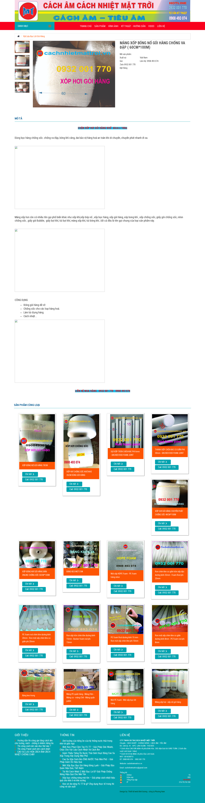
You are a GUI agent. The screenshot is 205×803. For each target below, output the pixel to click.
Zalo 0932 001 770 (128, 64)
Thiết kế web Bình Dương (137, 791)
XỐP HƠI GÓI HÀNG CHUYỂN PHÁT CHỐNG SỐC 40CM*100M (169, 513)
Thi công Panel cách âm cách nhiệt (33, 748)
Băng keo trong (28, 695)
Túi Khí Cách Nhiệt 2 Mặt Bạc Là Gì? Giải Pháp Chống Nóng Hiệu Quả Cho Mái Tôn (86, 773)
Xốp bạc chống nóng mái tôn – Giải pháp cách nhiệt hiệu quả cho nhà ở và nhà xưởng (87, 779)
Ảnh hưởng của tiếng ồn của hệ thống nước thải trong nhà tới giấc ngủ (86, 742)
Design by (123, 791)
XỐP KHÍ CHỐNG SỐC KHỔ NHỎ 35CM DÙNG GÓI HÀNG (79, 473)
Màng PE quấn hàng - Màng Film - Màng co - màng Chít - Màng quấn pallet (80, 697)
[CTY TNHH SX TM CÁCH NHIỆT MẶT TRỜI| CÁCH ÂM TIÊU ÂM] (102, 11)
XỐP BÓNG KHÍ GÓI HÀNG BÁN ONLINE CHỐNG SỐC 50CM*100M (36, 573)
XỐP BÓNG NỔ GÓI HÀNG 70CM (35, 465)
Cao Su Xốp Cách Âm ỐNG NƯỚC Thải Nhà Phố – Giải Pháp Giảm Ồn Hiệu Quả (86, 760)
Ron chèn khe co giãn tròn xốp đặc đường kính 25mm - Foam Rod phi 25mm (169, 575)
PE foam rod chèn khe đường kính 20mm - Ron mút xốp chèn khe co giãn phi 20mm (36, 638)
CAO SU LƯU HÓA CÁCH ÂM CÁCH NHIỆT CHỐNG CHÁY (32, 753)
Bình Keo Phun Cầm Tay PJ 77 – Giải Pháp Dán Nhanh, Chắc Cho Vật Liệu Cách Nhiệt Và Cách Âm (86, 748)
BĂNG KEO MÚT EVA (74, 571)
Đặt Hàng (123, 68)
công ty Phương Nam (157, 791)
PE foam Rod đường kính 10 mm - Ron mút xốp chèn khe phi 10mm (125, 639)
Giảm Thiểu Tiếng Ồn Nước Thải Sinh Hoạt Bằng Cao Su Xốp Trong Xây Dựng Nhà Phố (87, 754)
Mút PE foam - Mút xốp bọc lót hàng (123, 702)
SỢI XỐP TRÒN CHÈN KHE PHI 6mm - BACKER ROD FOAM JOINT (125, 453)
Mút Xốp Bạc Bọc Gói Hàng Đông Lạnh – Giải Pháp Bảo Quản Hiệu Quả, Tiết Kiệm (87, 767)
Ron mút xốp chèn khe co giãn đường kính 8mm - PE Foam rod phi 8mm (169, 639)
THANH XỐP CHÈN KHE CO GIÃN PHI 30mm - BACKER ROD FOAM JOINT (170, 451)
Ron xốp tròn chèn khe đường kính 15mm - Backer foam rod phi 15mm (80, 639)
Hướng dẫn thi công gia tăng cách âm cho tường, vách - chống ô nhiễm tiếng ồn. (34, 742)
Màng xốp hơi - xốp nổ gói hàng (168, 702)
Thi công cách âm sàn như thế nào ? (34, 746)
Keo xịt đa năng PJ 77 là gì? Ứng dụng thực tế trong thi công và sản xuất (87, 785)
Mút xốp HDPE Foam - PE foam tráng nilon (124, 575)
